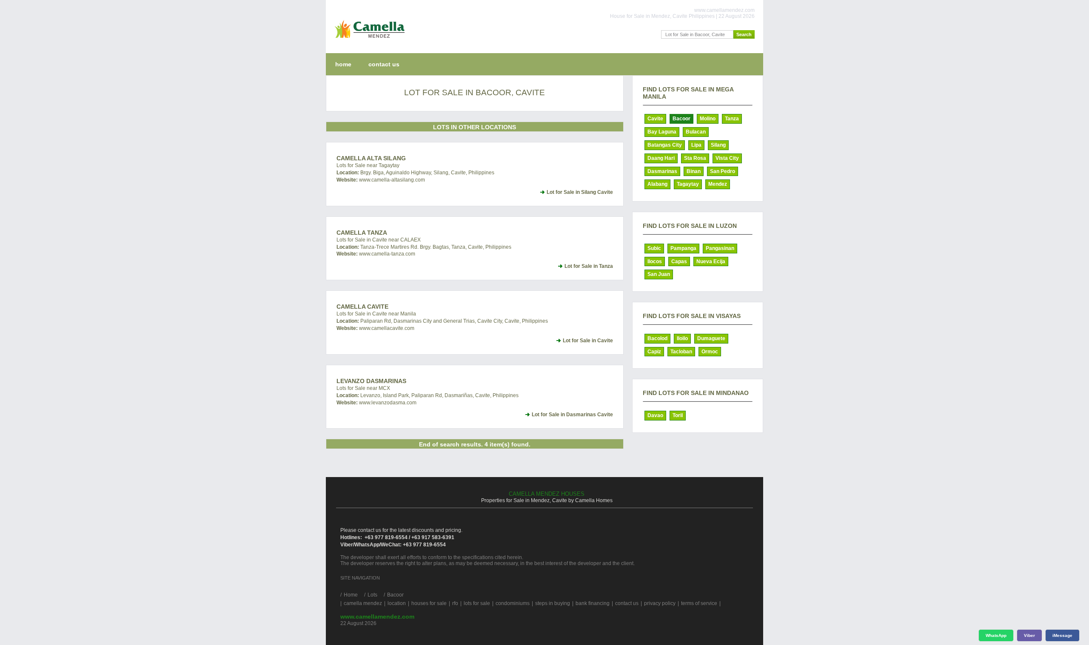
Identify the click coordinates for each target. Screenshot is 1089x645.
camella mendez (363, 603)
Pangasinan (720, 248)
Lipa (696, 145)
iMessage (1062, 635)
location (397, 603)
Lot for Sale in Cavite (588, 341)
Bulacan (696, 132)
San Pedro (722, 171)
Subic (654, 248)
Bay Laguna (661, 132)
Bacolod (657, 338)
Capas (679, 261)
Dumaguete (711, 338)
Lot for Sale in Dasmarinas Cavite (572, 415)
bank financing (593, 603)
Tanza (732, 119)
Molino (708, 119)
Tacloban (681, 352)
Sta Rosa (695, 158)
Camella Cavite (362, 306)
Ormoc (709, 352)
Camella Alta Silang (371, 158)
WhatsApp (996, 635)
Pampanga (683, 248)
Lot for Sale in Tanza (588, 266)
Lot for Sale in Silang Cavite (580, 192)
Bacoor (681, 119)
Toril (678, 415)
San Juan (658, 274)
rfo (455, 603)
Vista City (727, 158)
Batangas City (664, 145)
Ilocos (654, 261)
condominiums (513, 603)
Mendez (717, 184)
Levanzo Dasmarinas (371, 381)
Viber (1029, 635)
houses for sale (429, 603)
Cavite (655, 119)
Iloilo (682, 338)
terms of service (699, 603)
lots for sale (477, 603)
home (343, 64)
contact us (383, 64)
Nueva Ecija (710, 261)
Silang (718, 145)
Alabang (657, 184)
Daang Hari (661, 158)
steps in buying (552, 603)
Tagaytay (688, 184)
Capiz (654, 352)
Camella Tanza (361, 232)
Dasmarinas (662, 171)
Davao (655, 415)
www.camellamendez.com (377, 616)
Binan (694, 171)
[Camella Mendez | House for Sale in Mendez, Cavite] (368, 40)
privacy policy (660, 603)
